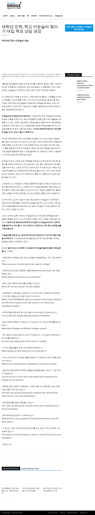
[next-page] (7, 498)
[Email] (15, 456)
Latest (5, 16)
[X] (9, 456)
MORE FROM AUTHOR (30, 469)
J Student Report (73, 75)
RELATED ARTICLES (11, 469)
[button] (90, 16)
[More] (27, 456)
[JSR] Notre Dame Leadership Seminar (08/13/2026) (84, 97)
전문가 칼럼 (21, 16)
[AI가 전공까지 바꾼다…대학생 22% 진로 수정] (52, 480)
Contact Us (83, 513)
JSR (28, 16)
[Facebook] (4, 456)
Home (4, 22)
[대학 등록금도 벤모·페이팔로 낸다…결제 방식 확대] (11, 480)
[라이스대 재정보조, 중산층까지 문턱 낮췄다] (32, 480)
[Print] (21, 456)
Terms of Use (53, 513)
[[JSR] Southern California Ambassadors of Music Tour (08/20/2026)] (70, 83)
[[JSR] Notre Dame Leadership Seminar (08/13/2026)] (70, 97)
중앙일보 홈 (58, 16)
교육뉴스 (12, 16)
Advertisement (72, 513)
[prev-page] (3, 498)
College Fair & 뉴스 (46, 16)
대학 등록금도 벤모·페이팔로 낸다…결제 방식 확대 (10, 490)
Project (34, 16)
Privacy (62, 513)
